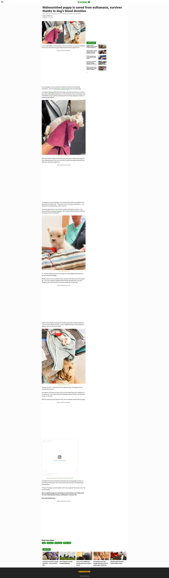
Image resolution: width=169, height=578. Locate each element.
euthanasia (50, 543)
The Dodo (51, 92)
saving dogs (58, 543)
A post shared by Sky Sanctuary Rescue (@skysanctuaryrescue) (59, 477)
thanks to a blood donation (63, 88)
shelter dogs (67, 543)
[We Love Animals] (84, 2)
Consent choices (84, 576)
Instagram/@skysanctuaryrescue (63, 155)
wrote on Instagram (56, 211)
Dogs (47, 13)
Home (44, 13)
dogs (43, 543)
